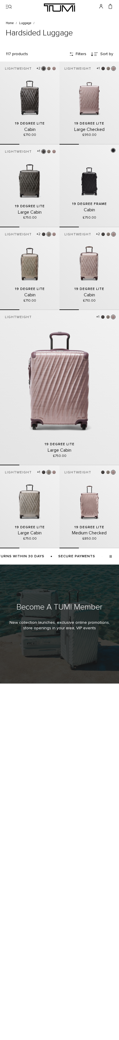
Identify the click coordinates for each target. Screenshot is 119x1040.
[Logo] (59, 7)
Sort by (106, 54)
